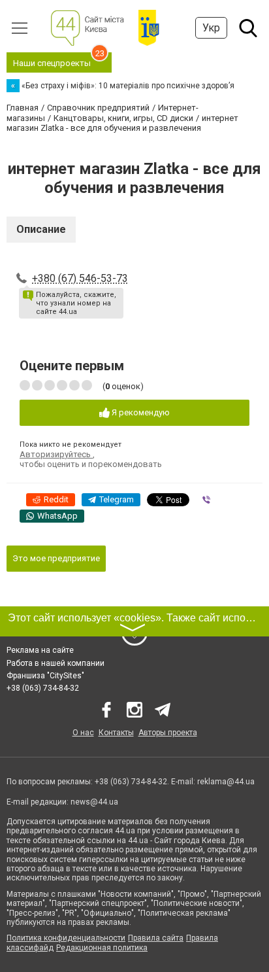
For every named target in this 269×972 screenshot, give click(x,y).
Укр (211, 28)
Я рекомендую (140, 412)
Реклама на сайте (40, 650)
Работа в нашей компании (55, 663)
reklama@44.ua (226, 781)
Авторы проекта (167, 732)
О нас (83, 732)
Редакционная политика (102, 947)
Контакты (116, 732)
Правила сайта (155, 938)
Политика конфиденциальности (66, 938)
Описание (41, 229)
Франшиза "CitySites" (45, 675)
